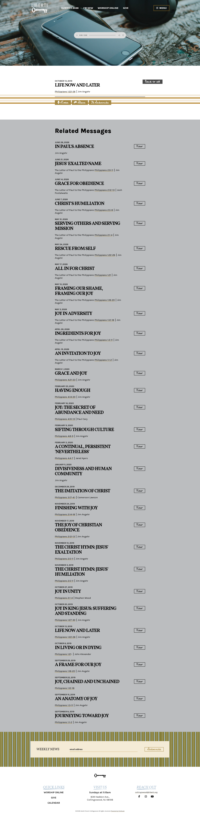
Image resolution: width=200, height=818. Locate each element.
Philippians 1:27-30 (65, 620)
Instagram (146, 796)
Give (125, 8)
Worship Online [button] (54, 792)
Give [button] (53, 797)
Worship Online (108, 8)
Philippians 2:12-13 (105, 190)
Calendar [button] (54, 802)
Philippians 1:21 (103, 275)
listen (64, 102)
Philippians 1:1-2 (103, 360)
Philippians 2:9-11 (104, 170)
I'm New (88, 8)
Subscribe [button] (102, 102)
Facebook (139, 796)
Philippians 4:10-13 (65, 419)
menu (163, 8)
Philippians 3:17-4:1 (65, 497)
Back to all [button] (152, 82)
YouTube (152, 796)
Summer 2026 (70, 8)
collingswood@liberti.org (146, 792)
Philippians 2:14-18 (65, 514)
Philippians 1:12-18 (104, 320)
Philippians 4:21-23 (65, 379)
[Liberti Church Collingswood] (100, 775)
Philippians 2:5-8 (104, 210)
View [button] (140, 146)
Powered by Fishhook (118, 811)
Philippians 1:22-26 (65, 91)
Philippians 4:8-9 (64, 436)
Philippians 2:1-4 (103, 235)
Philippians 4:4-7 (64, 458)
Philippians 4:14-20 (65, 397)
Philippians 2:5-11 (64, 558)
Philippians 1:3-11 (104, 340)
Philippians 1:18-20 (105, 300)
